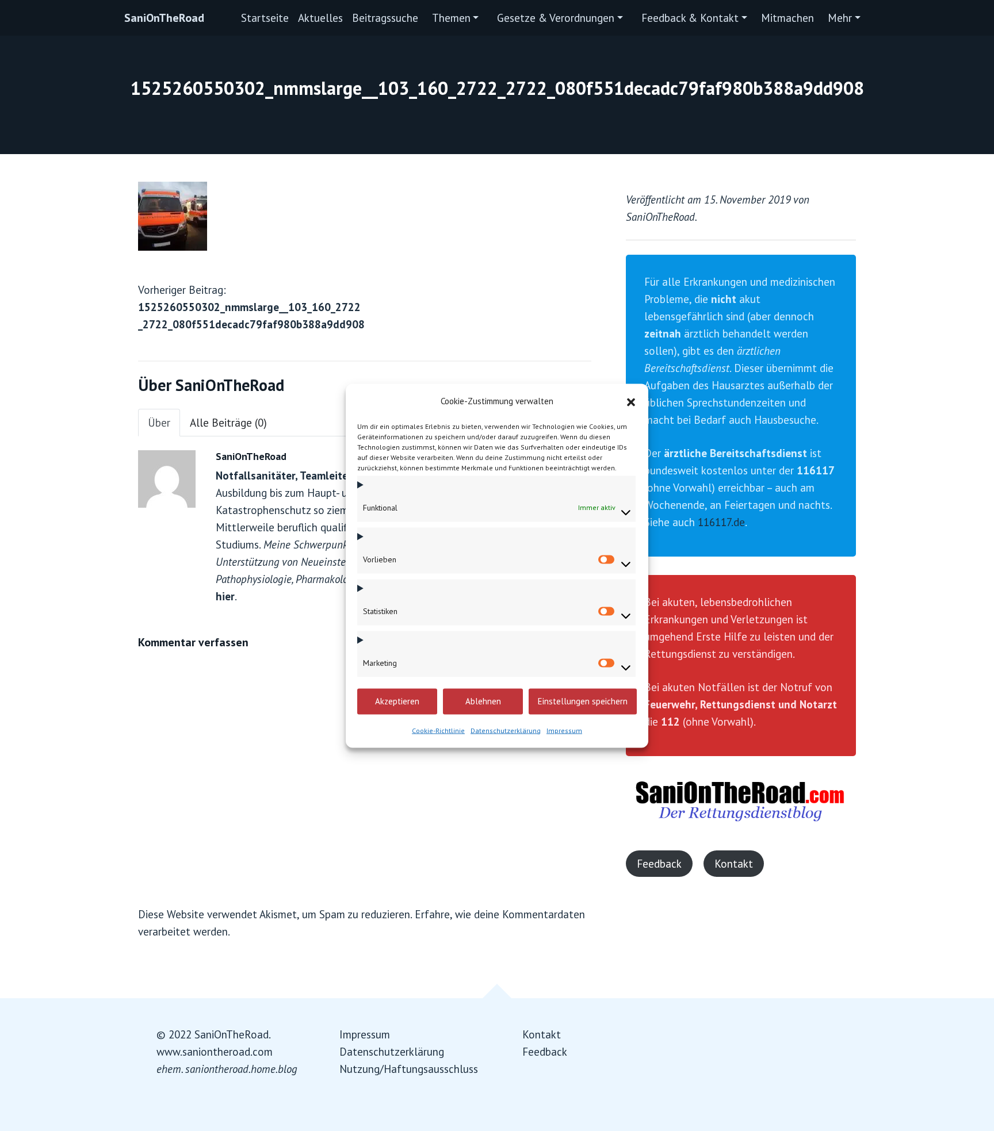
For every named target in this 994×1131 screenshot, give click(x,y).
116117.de (721, 522)
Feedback (659, 864)
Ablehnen (483, 701)
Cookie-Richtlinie (438, 730)
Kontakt (733, 864)
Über (159, 423)
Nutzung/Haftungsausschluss (408, 1069)
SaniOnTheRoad (164, 17)
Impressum (564, 730)
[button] (631, 401)
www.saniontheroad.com (214, 1052)
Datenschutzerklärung (506, 730)
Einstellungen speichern (583, 701)
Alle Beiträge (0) (228, 423)
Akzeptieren (397, 701)
